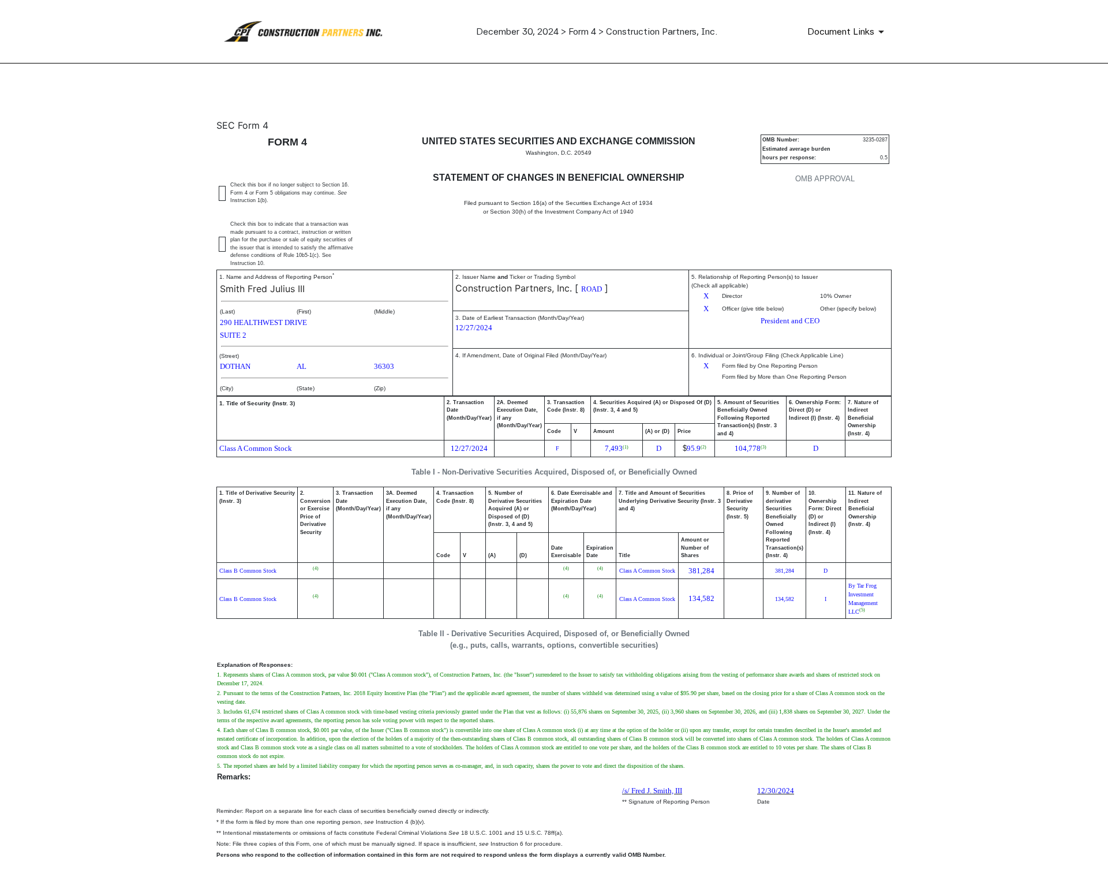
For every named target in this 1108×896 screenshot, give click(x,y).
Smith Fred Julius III (262, 288)
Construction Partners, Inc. (513, 288)
